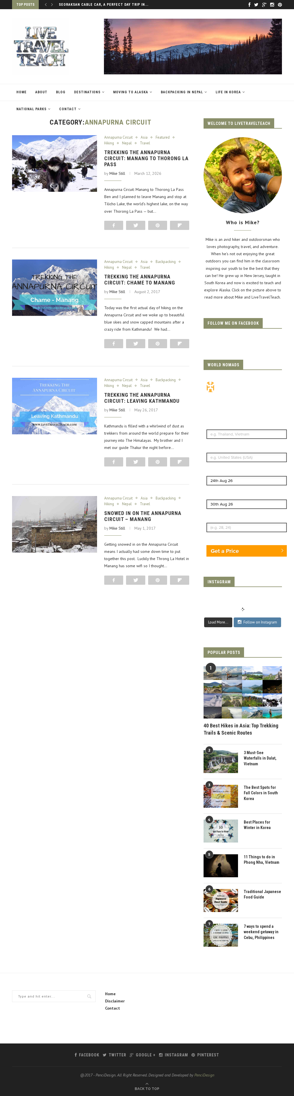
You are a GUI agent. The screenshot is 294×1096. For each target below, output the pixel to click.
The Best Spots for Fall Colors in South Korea (261, 793)
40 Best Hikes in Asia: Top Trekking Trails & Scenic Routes (241, 729)
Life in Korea (228, 92)
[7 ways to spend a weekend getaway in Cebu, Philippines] (221, 935)
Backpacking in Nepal (182, 92)
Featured (163, 137)
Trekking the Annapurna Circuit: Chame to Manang (139, 280)
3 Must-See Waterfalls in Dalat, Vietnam (260, 758)
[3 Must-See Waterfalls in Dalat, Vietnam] (221, 761)
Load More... (218, 622)
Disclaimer (115, 1001)
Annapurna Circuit (118, 137)
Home (21, 92)
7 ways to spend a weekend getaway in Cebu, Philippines (261, 932)
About (41, 92)
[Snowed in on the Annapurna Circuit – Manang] (54, 524)
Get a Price (225, 551)
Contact (68, 109)
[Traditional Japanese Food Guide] (221, 900)
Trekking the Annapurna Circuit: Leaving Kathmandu (141, 398)
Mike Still (117, 173)
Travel (145, 143)
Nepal (127, 143)
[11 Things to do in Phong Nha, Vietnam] (221, 865)
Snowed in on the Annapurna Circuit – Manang (142, 516)
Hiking (109, 143)
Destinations (87, 92)
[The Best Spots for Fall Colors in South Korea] (221, 796)
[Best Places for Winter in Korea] (221, 831)
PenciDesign (204, 1075)
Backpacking (166, 262)
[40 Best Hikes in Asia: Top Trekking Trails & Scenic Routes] (243, 692)
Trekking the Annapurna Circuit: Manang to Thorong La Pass (146, 158)
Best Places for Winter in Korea (257, 825)
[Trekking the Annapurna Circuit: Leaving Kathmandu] (54, 406)
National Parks (31, 109)
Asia (144, 137)
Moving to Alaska (130, 92)
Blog (60, 92)
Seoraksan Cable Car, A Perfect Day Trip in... (103, 5)
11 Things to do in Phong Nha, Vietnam (261, 860)
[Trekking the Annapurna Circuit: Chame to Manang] (54, 288)
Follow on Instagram (260, 622)
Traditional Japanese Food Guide (262, 894)
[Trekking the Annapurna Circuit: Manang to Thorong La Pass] (54, 163)
